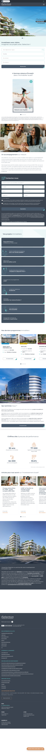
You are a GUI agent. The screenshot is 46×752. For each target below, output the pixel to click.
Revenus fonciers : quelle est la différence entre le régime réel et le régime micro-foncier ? (17, 673)
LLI (2, 647)
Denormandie (3, 645)
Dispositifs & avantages (5, 654)
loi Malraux (25, 577)
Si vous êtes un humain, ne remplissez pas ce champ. (14, 221)
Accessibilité (6, 1)
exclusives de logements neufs (25, 583)
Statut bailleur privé (4, 636)
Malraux (2, 640)
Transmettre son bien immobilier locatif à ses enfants (10, 675)
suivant (45, 21)
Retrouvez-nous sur (6, 621)
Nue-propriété (4, 638)
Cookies (2, 684)
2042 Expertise (4, 694)
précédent (1, 21)
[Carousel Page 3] (23, 114)
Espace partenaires (6, 698)
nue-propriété (35, 576)
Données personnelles (5, 682)
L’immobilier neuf (4, 652)
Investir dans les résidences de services (8, 666)
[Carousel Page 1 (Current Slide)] (22, 38)
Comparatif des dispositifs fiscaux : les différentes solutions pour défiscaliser (14, 672)
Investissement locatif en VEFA (7, 633)
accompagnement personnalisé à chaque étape (19, 584)
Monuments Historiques (5, 642)
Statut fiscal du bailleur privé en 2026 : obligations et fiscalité (12, 664)
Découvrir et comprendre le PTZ (7, 656)
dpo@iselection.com (17, 215)
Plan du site (3, 686)
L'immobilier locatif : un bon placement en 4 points (10, 670)
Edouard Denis (10, 694)
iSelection (19, 571)
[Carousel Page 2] (23, 38)
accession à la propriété (33, 573)
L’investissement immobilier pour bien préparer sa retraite (11, 668)
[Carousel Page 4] (25, 114)
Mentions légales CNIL (5, 219)
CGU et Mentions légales (5, 680)
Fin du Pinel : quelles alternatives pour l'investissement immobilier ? (13, 663)
